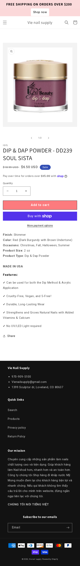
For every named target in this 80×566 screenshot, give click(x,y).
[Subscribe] (67, 527)
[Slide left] (31, 138)
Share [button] (11, 336)
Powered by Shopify (50, 559)
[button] (5, 22)
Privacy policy (17, 427)
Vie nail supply (35, 559)
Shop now (40, 12)
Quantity (8, 183)
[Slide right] (48, 138)
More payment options (40, 225)
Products (14, 418)
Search (12, 410)
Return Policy (16, 436)
